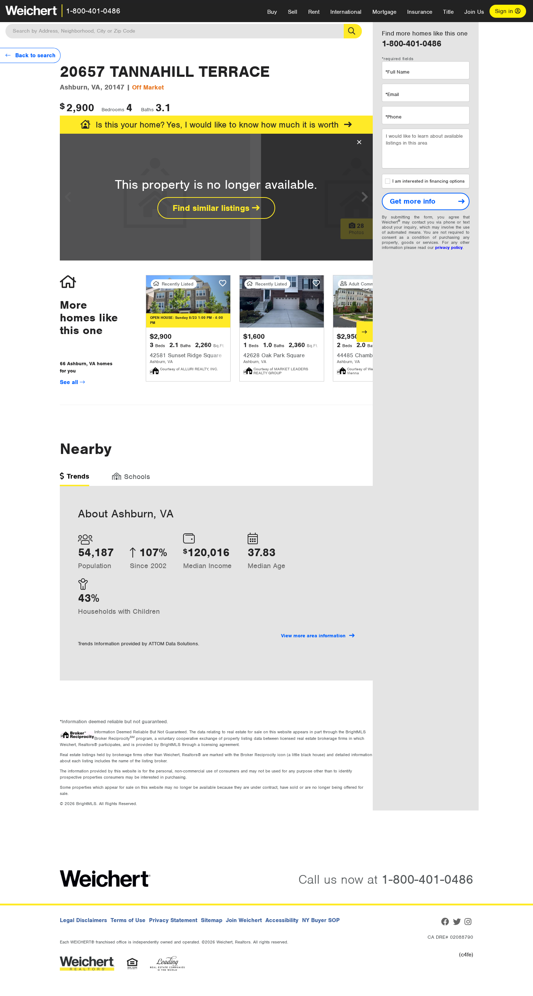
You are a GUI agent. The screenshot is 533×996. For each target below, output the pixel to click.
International (345, 12)
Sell (292, 12)
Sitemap (211, 920)
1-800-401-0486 (93, 11)
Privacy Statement (173, 920)
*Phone (393, 117)
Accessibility (281, 920)
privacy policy (449, 247)
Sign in (505, 11)
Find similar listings (212, 208)
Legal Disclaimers (83, 920)
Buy (272, 12)
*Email (392, 94)
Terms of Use (128, 920)
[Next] (364, 331)
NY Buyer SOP (321, 920)
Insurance (419, 12)
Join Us (474, 12)
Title (448, 12)
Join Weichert (244, 920)
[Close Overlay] (359, 142)
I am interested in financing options (428, 181)
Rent (313, 12)
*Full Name (397, 72)
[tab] (74, 478)
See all (70, 382)
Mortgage (384, 12)
